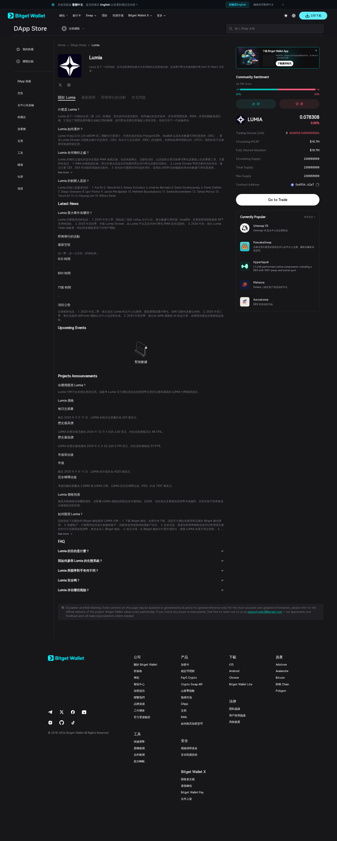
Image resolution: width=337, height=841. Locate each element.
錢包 (62, 15)
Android (234, 671)
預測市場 (118, 15)
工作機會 (139, 710)
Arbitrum (281, 664)
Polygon (281, 690)
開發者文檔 (188, 779)
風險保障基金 (189, 748)
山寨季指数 (188, 690)
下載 (232, 657)
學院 (136, 677)
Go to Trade (277, 200)
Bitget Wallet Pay (192, 792)
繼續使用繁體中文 (263, 4)
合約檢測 (139, 754)
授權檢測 (139, 748)
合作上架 (186, 798)
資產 (279, 657)
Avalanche (282, 671)
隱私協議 (234, 708)
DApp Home (78, 45)
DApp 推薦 (24, 81)
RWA (184, 717)
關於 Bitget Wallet (145, 664)
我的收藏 (28, 49)
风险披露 (234, 721)
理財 (104, 15)
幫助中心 (139, 684)
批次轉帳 (139, 761)
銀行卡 (77, 15)
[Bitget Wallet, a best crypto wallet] (31, 16)
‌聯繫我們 (139, 697)
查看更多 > (309, 217)
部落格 (138, 671)
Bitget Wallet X (138, 15)
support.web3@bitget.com (264, 611)
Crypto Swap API (191, 684)
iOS (231, 664)
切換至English (237, 4)
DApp (184, 703)
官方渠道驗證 (142, 717)
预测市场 (186, 697)
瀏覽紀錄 (28, 61)
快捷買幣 (139, 741)
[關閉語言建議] (283, 4)
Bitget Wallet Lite (240, 684)
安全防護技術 (189, 754)
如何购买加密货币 (192, 723)
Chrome (234, 677)
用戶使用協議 (237, 715)
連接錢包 (186, 785)
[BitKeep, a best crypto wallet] (72, 658)
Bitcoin (280, 677)
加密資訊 (139, 690)
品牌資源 (139, 703)
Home (62, 45)
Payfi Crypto (189, 677)
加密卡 (185, 664)
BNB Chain (282, 684)
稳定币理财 (188, 671)
